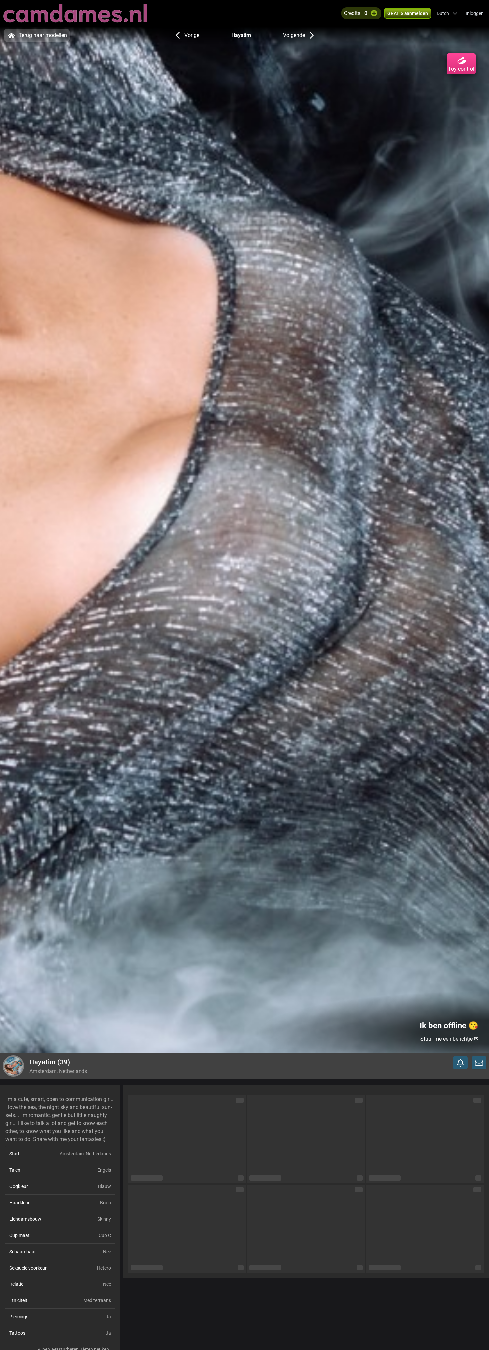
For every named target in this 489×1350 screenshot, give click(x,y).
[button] (447, 13)
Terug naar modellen (43, 35)
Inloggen (475, 13)
